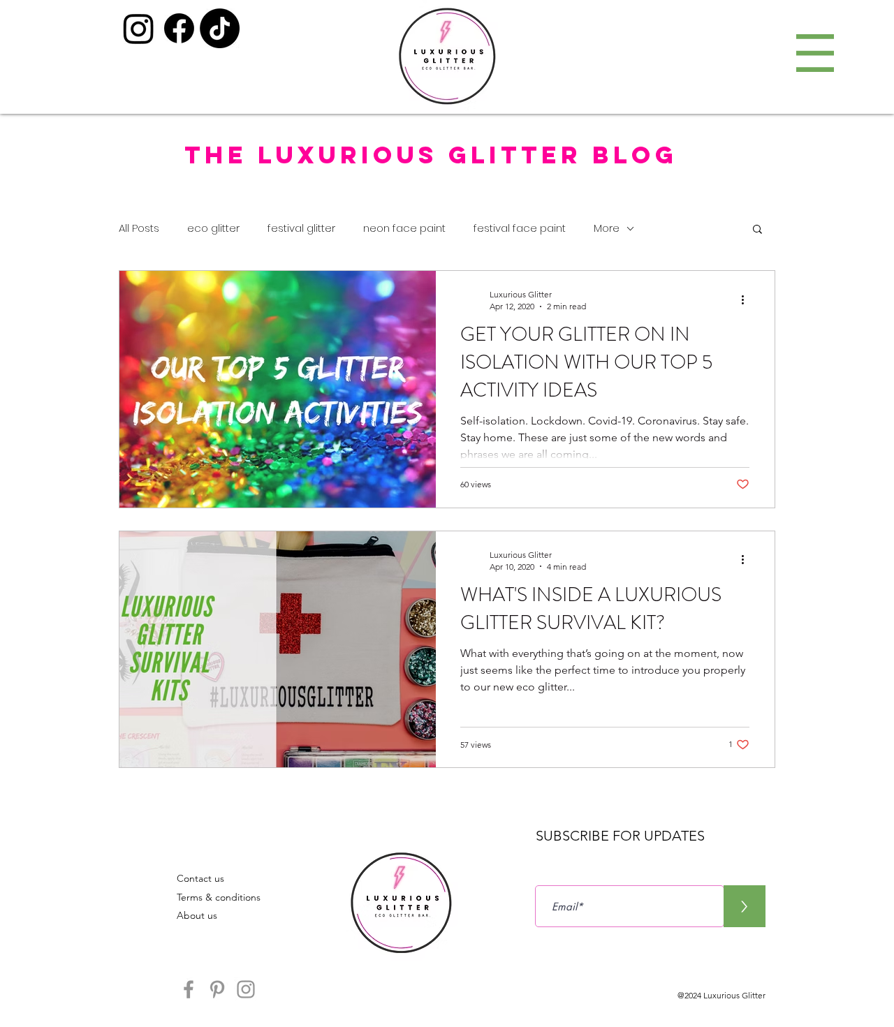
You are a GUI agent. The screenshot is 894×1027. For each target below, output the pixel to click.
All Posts (139, 228)
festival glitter (301, 228)
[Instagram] (139, 28)
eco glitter (213, 228)
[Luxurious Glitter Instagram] (246, 989)
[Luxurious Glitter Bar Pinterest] (217, 989)
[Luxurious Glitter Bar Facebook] (188, 989)
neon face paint (404, 228)
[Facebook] (179, 28)
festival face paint (520, 228)
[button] (815, 53)
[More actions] (747, 299)
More (607, 228)
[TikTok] (220, 28)
